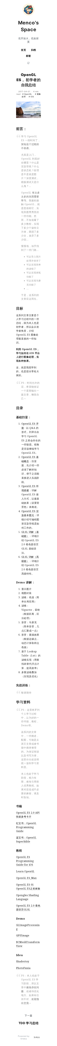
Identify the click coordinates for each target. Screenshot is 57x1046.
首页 (23, 49)
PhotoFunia (23, 968)
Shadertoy (22, 961)
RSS (38, 1037)
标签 (28, 55)
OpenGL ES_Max (26, 878)
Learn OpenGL (25, 871)
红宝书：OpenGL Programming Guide (26, 827)
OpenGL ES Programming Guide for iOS (25, 861)
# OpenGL (27, 94)
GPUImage (22, 935)
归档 (33, 49)
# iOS (31, 96)
